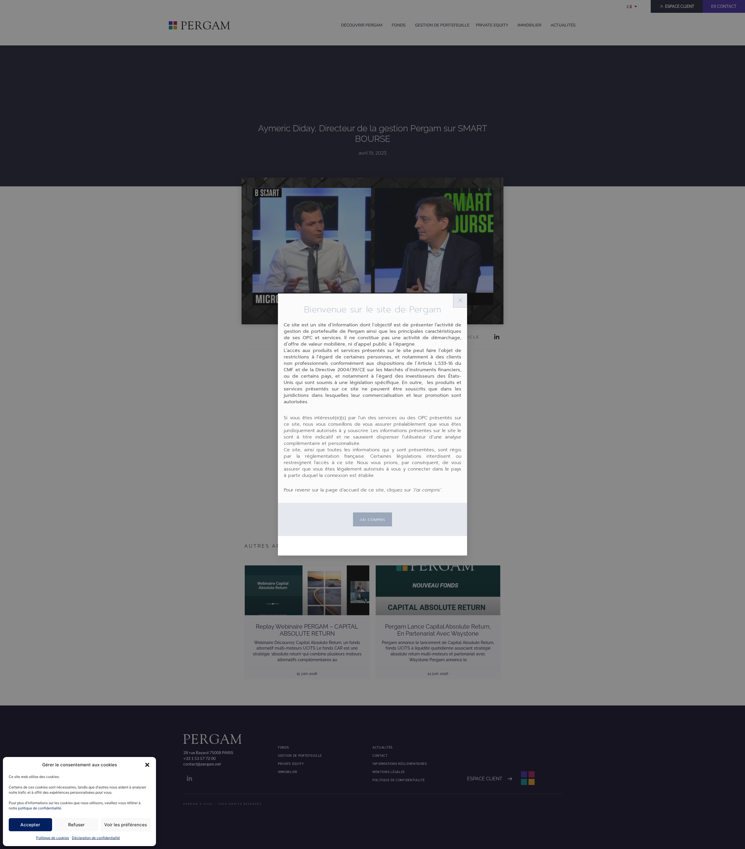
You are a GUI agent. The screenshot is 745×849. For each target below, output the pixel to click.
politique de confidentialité (39, 808)
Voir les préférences (125, 824)
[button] (147, 765)
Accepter (30, 824)
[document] (372, 424)
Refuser (76, 824)
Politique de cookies (52, 838)
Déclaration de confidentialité (96, 838)
